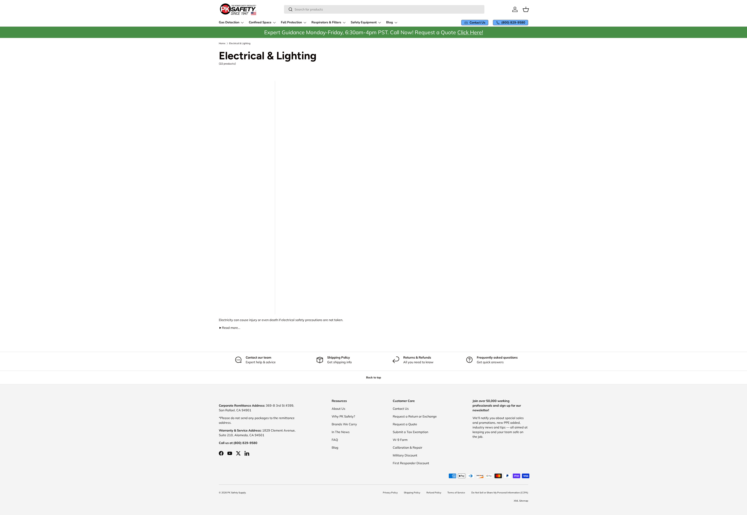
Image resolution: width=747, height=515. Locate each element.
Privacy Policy (390, 492)
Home (222, 43)
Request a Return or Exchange (415, 416)
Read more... (229, 328)
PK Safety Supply (236, 492)
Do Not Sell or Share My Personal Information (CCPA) (499, 492)
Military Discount (405, 455)
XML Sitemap (521, 500)
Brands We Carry (344, 424)
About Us (338, 409)
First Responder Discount (411, 463)
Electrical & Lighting (239, 43)
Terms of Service (456, 492)
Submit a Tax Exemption (410, 432)
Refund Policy (433, 492)
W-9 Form (400, 440)
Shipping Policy (412, 492)
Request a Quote (405, 424)
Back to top (373, 377)
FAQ (335, 440)
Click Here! (470, 32)
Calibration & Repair (407, 447)
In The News (341, 432)
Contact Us (401, 409)
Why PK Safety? (343, 416)
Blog (335, 447)
